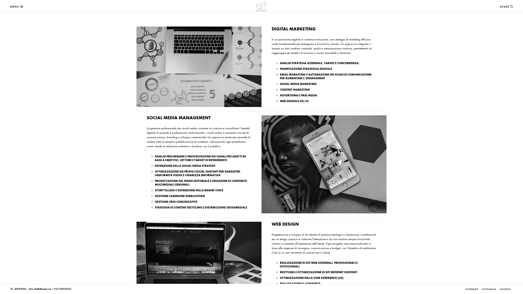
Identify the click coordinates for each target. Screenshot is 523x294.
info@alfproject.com (42, 289)
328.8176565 (20, 289)
